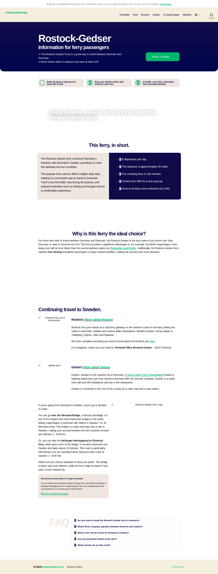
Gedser (156, 14)
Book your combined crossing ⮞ (54, 494)
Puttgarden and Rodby (123, 248)
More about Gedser (97, 367)
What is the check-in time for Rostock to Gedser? (103, 533)
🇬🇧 (196, 14)
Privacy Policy (74, 567)
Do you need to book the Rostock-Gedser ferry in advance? (108, 520)
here (152, 341)
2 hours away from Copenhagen (144, 374)
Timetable (124, 14)
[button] (126, 520)
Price (135, 14)
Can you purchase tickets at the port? (97, 539)
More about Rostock (99, 319)
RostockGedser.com (53, 567)
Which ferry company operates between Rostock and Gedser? (110, 526)
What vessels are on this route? (94, 545)
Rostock (145, 14)
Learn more (165, 4)
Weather (187, 14)
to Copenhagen (171, 14)
